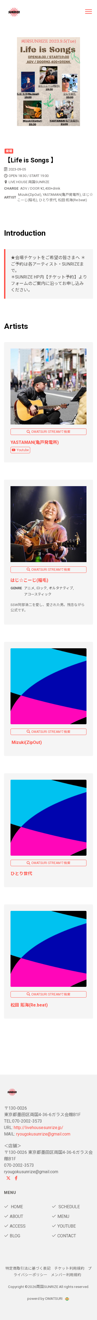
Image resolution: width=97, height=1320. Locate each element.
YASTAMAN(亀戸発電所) (35, 442)
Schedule (68, 1206)
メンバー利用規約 (66, 1275)
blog (15, 1235)
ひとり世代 (21, 873)
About (16, 1216)
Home (16, 1206)
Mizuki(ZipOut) (26, 742)
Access (18, 1226)
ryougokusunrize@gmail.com (43, 1134)
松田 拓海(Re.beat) (30, 1005)
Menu (63, 1216)
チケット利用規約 (69, 1268)
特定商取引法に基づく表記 (28, 1268)
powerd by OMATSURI (45, 1298)
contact (66, 1235)
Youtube (23, 450)
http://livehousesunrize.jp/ (38, 1127)
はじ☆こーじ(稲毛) (29, 580)
